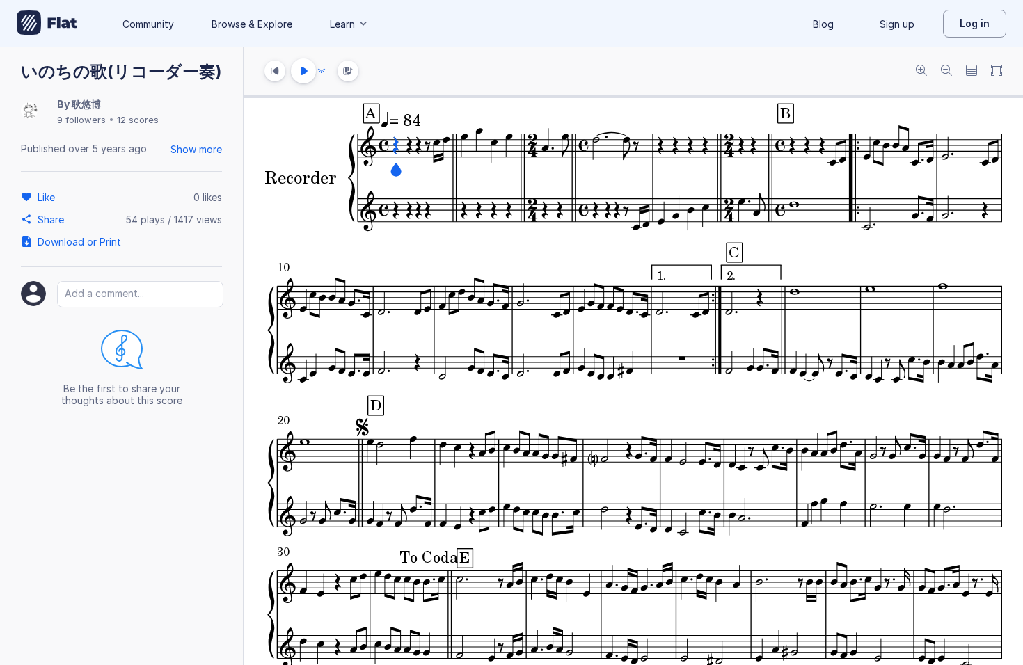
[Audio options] (321, 70)
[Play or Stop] (303, 70)
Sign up (897, 24)
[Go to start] (274, 71)
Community (148, 24)
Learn (342, 24)
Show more (196, 149)
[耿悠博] (29, 111)
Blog (823, 24)
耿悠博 (86, 104)
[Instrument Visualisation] (348, 71)
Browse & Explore (252, 24)
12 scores (138, 119)
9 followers (81, 119)
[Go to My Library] (47, 23)
